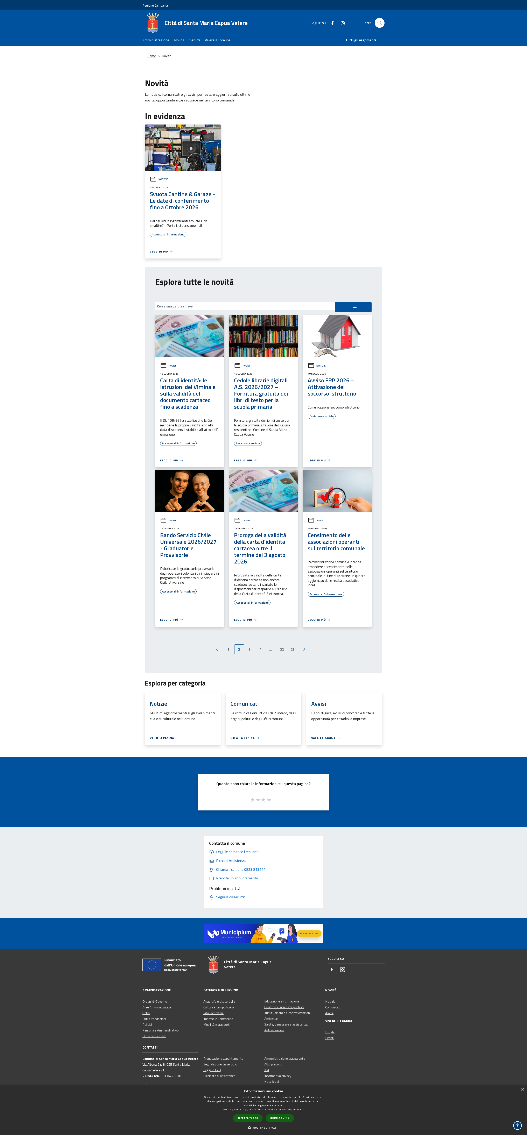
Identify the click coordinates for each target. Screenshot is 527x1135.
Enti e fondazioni (154, 1018)
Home (151, 55)
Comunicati (332, 1007)
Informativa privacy (277, 1075)
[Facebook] (331, 23)
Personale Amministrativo (160, 1030)
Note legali (271, 1081)
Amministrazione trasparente (284, 1058)
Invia (353, 307)
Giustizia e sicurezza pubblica (284, 1007)
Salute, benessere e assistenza (286, 1024)
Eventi (329, 1037)
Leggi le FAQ (212, 1069)
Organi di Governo (154, 1001)
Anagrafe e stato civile (219, 1001)
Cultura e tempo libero (218, 1007)
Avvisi (172, 366)
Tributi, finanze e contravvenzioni (287, 1012)
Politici (147, 1024)
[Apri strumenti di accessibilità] (517, 1125)
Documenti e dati (154, 1036)
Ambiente (271, 1018)
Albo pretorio (273, 1064)
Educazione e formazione (281, 1001)
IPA (266, 1069)
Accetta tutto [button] (248, 1118)
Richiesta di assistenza (219, 1075)
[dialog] (263, 1110)
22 (282, 649)
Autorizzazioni (274, 1030)
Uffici (146, 1012)
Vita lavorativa (213, 1012)
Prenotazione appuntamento (223, 1058)
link (302, 1109)
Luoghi (330, 1032)
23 (293, 649)
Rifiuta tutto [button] (279, 1118)
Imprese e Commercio (218, 1018)
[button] (263, 1127)
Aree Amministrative (156, 1007)
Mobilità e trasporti (216, 1024)
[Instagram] (341, 23)
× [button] (522, 1089)
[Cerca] (380, 23)
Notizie (163, 179)
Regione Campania (155, 5)
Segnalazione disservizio (220, 1064)
